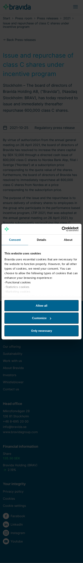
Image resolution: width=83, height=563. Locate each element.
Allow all (41, 305)
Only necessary (41, 330)
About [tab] (68, 239)
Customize (39, 318)
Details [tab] (41, 239)
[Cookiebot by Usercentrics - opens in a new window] (62, 229)
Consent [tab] (15, 239)
